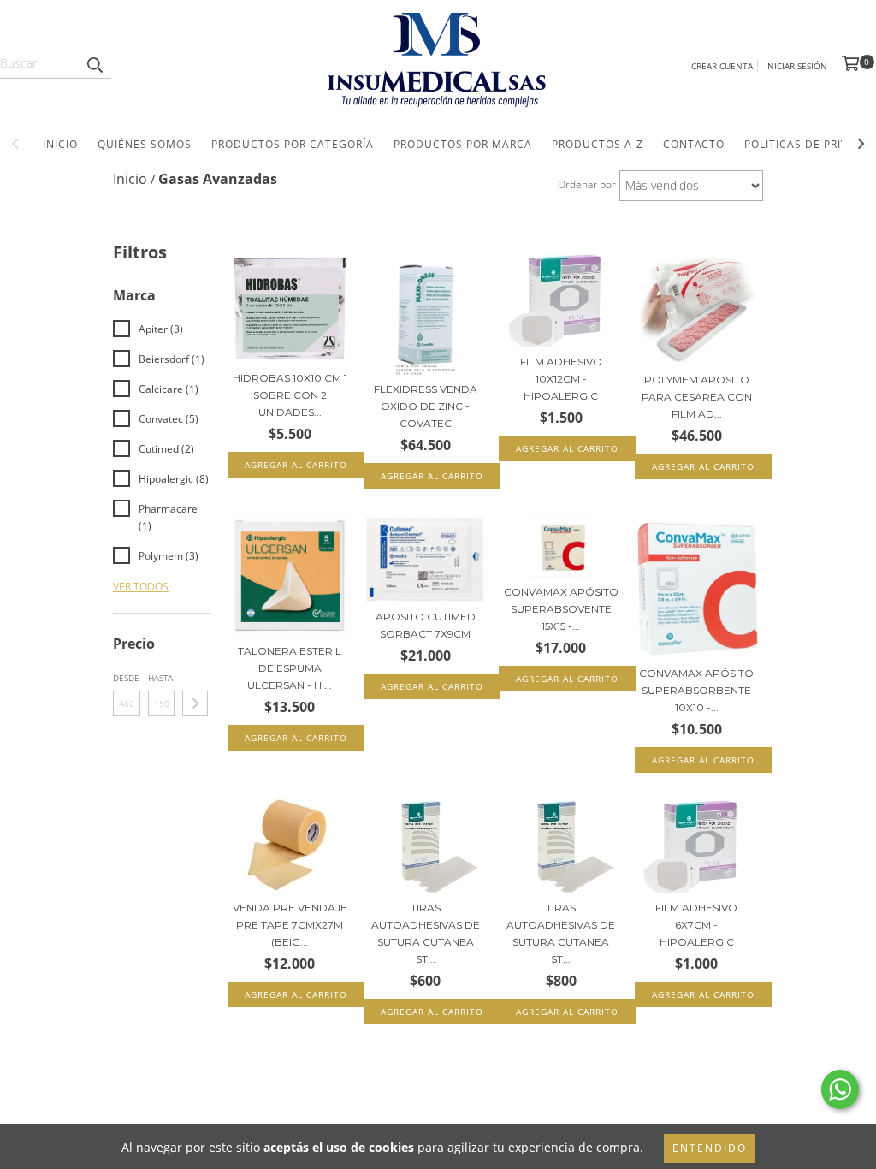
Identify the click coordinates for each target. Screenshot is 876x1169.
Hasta (160, 678)
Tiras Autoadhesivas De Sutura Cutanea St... (425, 933)
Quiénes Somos (145, 144)
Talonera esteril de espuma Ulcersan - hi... (289, 667)
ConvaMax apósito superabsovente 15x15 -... (561, 608)
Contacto (694, 144)
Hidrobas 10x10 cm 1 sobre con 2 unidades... (290, 394)
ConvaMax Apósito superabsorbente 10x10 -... (696, 690)
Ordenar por (587, 184)
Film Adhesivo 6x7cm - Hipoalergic (696, 924)
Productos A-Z (597, 144)
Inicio (60, 144)
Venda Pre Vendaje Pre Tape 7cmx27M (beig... (290, 924)
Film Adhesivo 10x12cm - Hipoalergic (561, 378)
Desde (126, 678)
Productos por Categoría (292, 144)
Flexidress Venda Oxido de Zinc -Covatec (425, 406)
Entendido (709, 1148)
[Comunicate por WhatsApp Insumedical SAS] (840, 1089)
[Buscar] (94, 63)
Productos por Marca (463, 144)
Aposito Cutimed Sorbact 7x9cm (426, 625)
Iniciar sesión (796, 66)
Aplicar (195, 703)
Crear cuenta (722, 66)
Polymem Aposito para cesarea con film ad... (697, 396)
